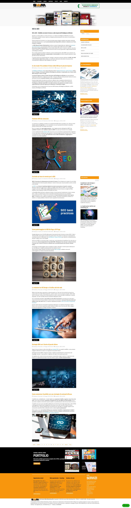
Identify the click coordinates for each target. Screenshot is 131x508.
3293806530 (93, 6)
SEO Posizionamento (91, 482)
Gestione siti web (90, 489)
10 (62, 444)
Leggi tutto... (35, 114)
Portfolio (51, 1)
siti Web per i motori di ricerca (55, 237)
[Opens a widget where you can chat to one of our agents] (126, 505)
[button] (72, 454)
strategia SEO (55, 349)
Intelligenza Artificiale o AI (38, 70)
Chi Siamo (39, 1)
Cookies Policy (90, 493)
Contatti (66, 1)
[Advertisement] (89, 153)
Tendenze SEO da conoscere (40, 119)
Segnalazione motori (91, 486)
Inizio (34, 444)
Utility (56, 1)
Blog (61, 1)
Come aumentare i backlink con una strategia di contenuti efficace (52, 394)
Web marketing (85, 56)
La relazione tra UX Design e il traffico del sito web (47, 287)
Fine (70, 444)
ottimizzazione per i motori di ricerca (65, 70)
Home (34, 1)
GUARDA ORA (36, 463)
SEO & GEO (83, 47)
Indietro (38, 444)
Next (98, 180)
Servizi (45, 1)
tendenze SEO (46, 131)
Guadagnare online (86, 45)
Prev (96, 180)
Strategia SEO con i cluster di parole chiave (45, 344)
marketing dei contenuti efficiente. (51, 412)
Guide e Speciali (85, 42)
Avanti (66, 444)
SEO (34, 186)
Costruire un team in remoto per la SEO (43, 176)
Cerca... (83, 33)
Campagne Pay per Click (90, 485)
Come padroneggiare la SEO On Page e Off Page (46, 229)
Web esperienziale (90, 488)
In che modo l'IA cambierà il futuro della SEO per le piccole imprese (52, 66)
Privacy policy (90, 492)
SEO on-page (57, 249)
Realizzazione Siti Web (87, 53)
